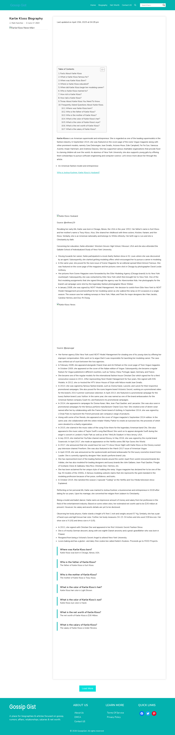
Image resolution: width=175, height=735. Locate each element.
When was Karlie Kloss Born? (73, 80)
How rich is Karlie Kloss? (71, 94)
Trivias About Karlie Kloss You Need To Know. (80, 101)
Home (93, 5)
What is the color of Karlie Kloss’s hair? (83, 119)
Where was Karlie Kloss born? (79, 108)
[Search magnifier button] (164, 5)
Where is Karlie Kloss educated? (74, 84)
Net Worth (114, 5)
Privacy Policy (114, 717)
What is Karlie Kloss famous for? (74, 77)
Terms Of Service (115, 712)
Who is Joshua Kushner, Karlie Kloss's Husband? (78, 172)
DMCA (77, 717)
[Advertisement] (109, 45)
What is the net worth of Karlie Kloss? (83, 125)
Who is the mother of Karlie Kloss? (81, 115)
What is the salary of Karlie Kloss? (81, 129)
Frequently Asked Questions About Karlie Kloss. (82, 105)
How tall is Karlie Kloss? (70, 98)
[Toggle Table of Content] (101, 69)
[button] (135, 5)
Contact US (127, 5)
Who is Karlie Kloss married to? (74, 91)
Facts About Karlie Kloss (71, 73)
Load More (87, 688)
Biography (102, 5)
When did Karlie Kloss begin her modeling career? (82, 87)
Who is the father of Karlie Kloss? (80, 111)
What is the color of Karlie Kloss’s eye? (83, 122)
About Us (79, 712)
